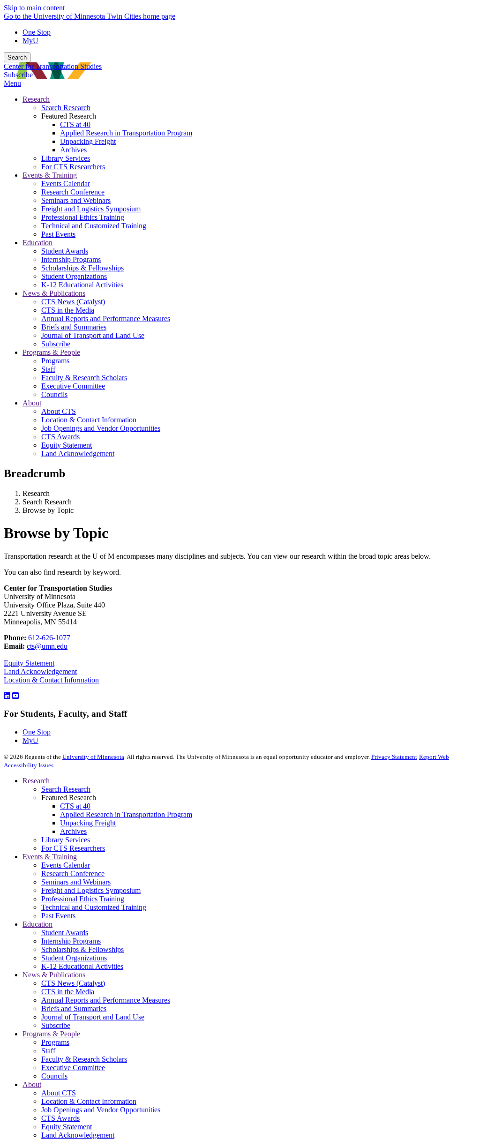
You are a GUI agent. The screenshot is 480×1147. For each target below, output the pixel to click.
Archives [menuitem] (73, 150)
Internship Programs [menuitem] (71, 259)
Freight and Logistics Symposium (91, 890)
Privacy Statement (394, 756)
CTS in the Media (67, 992)
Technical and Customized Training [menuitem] (93, 226)
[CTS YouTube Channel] (15, 696)
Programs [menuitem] (55, 361)
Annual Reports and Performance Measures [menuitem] (105, 318)
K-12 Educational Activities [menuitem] (82, 285)
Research (36, 781)
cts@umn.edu (47, 646)
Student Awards (64, 933)
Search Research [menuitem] (65, 108)
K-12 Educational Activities (82, 966)
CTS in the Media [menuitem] (67, 310)
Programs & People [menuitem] (51, 352)
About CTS (58, 1093)
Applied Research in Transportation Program (126, 814)
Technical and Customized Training (93, 907)
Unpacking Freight (88, 823)
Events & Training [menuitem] (49, 175)
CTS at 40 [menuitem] (75, 124)
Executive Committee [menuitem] (73, 386)
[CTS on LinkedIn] (7, 696)
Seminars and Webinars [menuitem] (76, 200)
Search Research (65, 789)
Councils (54, 1076)
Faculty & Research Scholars (84, 1059)
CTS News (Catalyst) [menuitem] (73, 302)
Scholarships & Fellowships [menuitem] (82, 268)
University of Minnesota (93, 756)
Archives (73, 831)
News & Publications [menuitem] (53, 293)
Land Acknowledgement (40, 671)
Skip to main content (34, 8)
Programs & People (51, 1034)
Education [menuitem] (37, 243)
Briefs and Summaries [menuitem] (73, 327)
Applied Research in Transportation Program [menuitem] (126, 133)
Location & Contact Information (51, 680)
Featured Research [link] (68, 116)
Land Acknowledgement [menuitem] (77, 453)
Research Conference (73, 873)
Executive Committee (73, 1068)
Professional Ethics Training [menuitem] (82, 217)
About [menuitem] (31, 403)
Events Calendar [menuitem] (65, 183)
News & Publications (53, 975)
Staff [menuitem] (48, 369)
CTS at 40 (75, 806)
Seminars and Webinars (76, 882)
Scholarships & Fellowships (82, 949)
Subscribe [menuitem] (55, 344)
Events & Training (49, 857)
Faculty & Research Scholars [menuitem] (84, 378)
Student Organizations (74, 958)
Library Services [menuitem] (65, 158)
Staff (48, 1051)
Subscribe (18, 75)
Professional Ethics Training (82, 899)
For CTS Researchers (73, 848)
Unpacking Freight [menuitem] (88, 141)
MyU (30, 41)
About (31, 1084)
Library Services (65, 840)
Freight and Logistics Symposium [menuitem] (91, 209)
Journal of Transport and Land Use (92, 1017)
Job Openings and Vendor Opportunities (100, 1110)
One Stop (36, 32)
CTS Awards (60, 1118)
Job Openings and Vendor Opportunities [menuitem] (100, 428)
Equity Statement (29, 663)
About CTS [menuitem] (58, 411)
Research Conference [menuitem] (73, 192)
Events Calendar (65, 865)
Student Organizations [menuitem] (74, 276)
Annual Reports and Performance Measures (105, 1000)
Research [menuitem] (36, 99)
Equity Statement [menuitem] (66, 445)
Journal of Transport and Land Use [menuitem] (92, 335)
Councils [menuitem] (54, 394)
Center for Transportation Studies (53, 66)
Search (17, 57)
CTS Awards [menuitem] (60, 437)
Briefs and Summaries (73, 1008)
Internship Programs (71, 941)
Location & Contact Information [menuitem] (88, 420)
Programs (55, 1042)
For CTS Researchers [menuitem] (73, 167)
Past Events (58, 916)
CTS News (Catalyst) (73, 983)
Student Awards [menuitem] (64, 251)
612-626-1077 (49, 638)
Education (37, 924)
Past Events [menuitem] (58, 234)
